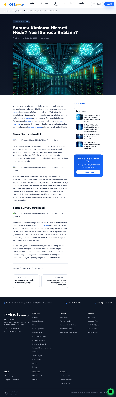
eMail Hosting (8, 376)
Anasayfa (7, 11)
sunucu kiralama (35, 127)
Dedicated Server (21, 21)
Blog (14, 11)
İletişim (34, 367)
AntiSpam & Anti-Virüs (11, 380)
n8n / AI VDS (92, 329)
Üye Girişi (97, 4)
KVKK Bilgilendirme (39, 336)
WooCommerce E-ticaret (68, 332)
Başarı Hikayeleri (38, 321)
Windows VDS (93, 321)
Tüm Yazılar (80, 103)
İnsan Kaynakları (38, 329)
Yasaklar (35, 352)
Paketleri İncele (88, 172)
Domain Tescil (65, 376)
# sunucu (38, 268)
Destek (34, 363)
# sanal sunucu (26, 268)
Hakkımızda (36, 317)
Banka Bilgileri (37, 332)
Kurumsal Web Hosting (68, 325)
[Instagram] (6, 393)
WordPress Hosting (67, 329)
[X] (16, 393)
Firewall (35, 380)
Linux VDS (91, 317)
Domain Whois (65, 383)
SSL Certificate (37, 376)
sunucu (16, 112)
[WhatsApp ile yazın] (110, 391)
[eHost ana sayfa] (14, 4)
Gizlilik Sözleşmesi (38, 340)
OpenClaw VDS (93, 332)
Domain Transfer (65, 380)
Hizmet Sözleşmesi (39, 344)
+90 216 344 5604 (74, 303)
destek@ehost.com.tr (104, 303)
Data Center (36, 359)
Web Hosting (64, 317)
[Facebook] (11, 393)
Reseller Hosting (65, 321)
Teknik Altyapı (37, 355)
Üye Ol (109, 4)
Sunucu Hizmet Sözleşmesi (41, 348)
